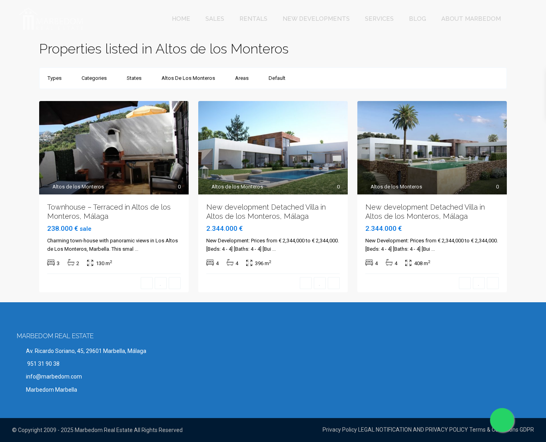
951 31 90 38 (43, 364)
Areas (242, 78)
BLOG (417, 18)
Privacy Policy (340, 429)
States (134, 78)
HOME (181, 18)
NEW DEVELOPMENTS (316, 18)
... (136, 249)
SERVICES (379, 18)
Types (55, 78)
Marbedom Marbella (51, 390)
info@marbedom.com (54, 376)
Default (277, 78)
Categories (94, 78)
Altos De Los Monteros (188, 78)
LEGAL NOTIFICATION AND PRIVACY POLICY (413, 429)
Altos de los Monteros (78, 187)
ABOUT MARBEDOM (471, 18)
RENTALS (253, 18)
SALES (214, 18)
